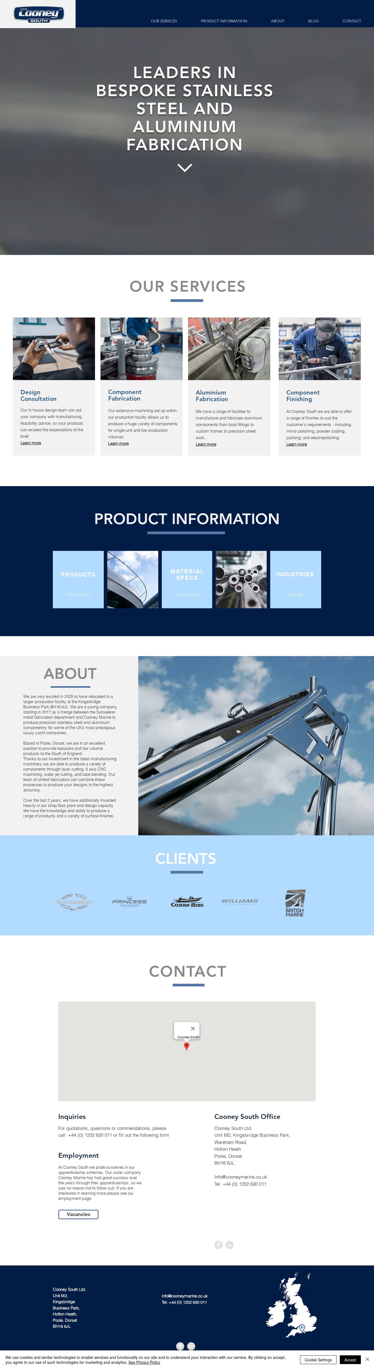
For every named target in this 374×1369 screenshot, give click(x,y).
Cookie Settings (318, 1359)
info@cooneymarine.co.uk (185, 1296)
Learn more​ (296, 444)
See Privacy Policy (144, 1362)
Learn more (118, 443)
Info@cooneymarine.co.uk (240, 1177)
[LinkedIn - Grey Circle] (229, 1245)
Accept (350, 1359)
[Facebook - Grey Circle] (218, 1245)
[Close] (367, 1360)
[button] (79, 594)
